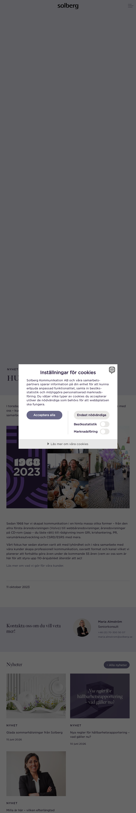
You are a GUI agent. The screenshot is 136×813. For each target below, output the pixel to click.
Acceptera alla (44, 415)
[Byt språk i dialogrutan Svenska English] (112, 370)
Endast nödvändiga (91, 415)
